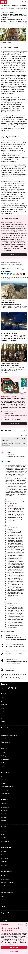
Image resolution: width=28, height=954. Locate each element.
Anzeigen (3, 906)
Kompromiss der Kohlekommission (17, 51)
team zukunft (4, 831)
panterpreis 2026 (5, 793)
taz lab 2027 (4, 865)
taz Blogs (3, 875)
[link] (2, 5)
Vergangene (4, 861)
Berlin (2, 715)
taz (4, 684)
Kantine (3, 900)
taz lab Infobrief (5, 841)
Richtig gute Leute (5, 742)
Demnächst (4, 851)
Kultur (2, 708)
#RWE (19, 262)
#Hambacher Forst (5, 262)
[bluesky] (12, 688)
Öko (7, 8)
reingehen (3, 820)
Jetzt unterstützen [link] (14, 254)
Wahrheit (3, 721)
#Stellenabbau (12, 264)
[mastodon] (9, 688)
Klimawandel (4, 738)
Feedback (3, 917)
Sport (2, 711)
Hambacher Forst (20, 8)
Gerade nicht (20, 924)
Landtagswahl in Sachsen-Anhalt (9, 735)
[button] (26, 2)
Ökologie (12, 8)
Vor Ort (3, 855)
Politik (2, 698)
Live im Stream (4, 858)
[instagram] (15, 688)
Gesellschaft (4, 704)
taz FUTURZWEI (5, 879)
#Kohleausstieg (13, 262)
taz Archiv (3, 886)
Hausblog (3, 756)
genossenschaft (5, 779)
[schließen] (25, 924)
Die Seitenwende (5, 759)
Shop (2, 903)
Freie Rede (3, 817)
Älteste (25, 430)
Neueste (21, 430)
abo (2, 776)
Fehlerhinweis (18, 268)
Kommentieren (10, 268)
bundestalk (3, 803)
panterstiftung (4, 790)
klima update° (4, 810)
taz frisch (3, 834)
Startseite (3, 8)
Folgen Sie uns (4, 688)
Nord (2, 718)
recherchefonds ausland (7, 786)
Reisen (2, 896)
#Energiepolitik (19, 264)
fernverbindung (5, 807)
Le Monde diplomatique (7, 882)
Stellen (2, 762)
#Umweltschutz (4, 264)
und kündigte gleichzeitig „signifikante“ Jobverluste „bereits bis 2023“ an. (13, 176)
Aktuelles (3, 752)
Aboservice (4, 920)
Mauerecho (4, 814)
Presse (2, 766)
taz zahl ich (3, 783)
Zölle (2, 732)
